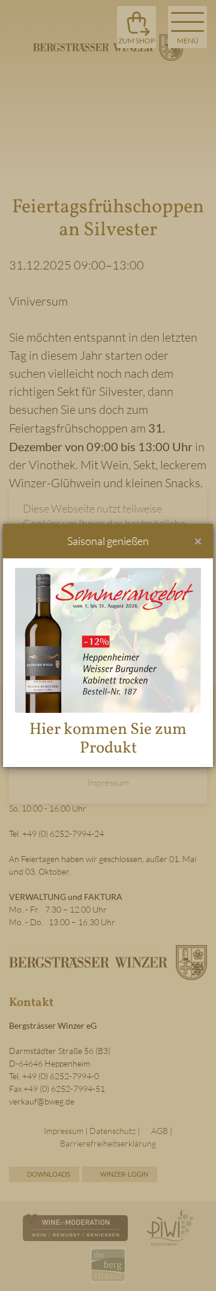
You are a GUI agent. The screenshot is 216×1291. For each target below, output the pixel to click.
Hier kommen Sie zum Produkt (108, 739)
